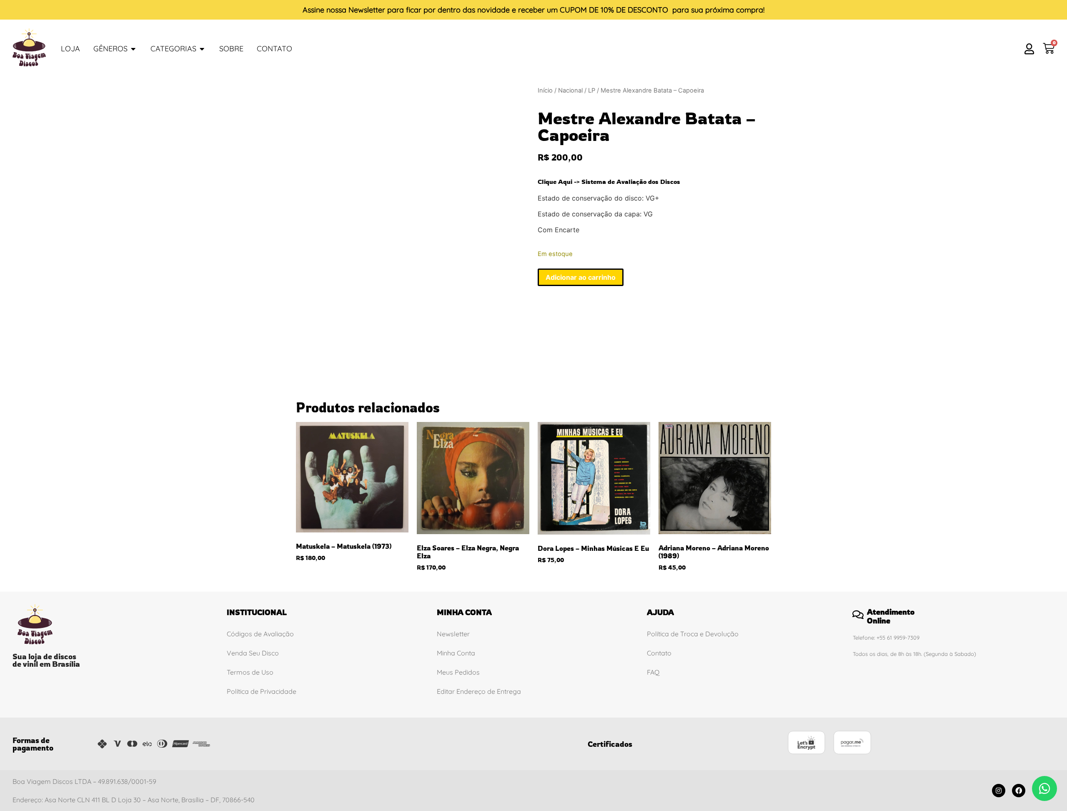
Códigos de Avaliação (260, 634)
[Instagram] (998, 790)
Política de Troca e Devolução (693, 634)
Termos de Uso (250, 672)
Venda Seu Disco (253, 653)
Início (545, 90)
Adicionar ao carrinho (581, 277)
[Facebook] (1018, 790)
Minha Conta (456, 653)
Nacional (570, 90)
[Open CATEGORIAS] (202, 48)
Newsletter (366, 10)
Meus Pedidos (458, 672)
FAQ (653, 672)
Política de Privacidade (261, 691)
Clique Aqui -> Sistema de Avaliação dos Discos (609, 182)
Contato (659, 653)
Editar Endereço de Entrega (479, 691)
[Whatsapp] (1044, 788)
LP (591, 90)
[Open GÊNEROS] (133, 48)
